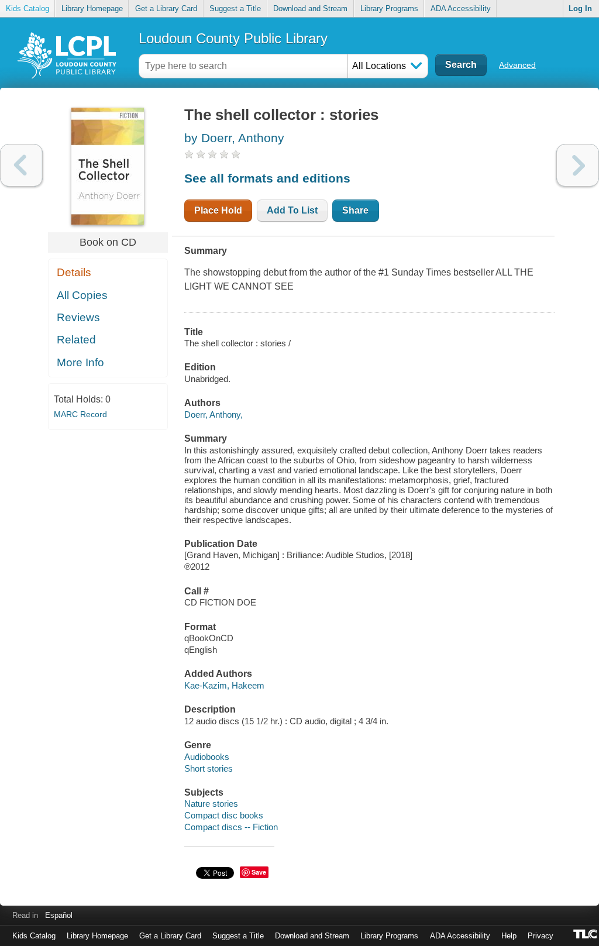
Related (76, 339)
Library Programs (389, 8)
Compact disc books (223, 815)
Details (74, 272)
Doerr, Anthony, (213, 414)
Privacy (540, 935)
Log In (580, 8)
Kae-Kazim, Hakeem (224, 685)
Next (577, 165)
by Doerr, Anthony (234, 138)
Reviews (78, 317)
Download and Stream (310, 8)
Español (59, 915)
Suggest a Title (235, 8)
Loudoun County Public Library (233, 38)
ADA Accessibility (461, 8)
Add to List (292, 210)
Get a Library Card (166, 8)
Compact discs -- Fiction (231, 827)
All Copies (82, 295)
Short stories (208, 768)
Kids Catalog (27, 8)
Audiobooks (206, 757)
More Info (80, 362)
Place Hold (218, 210)
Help (509, 935)
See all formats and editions (267, 178)
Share (355, 210)
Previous (21, 165)
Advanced (517, 65)
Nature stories (211, 804)
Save (259, 872)
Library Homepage (92, 8)
